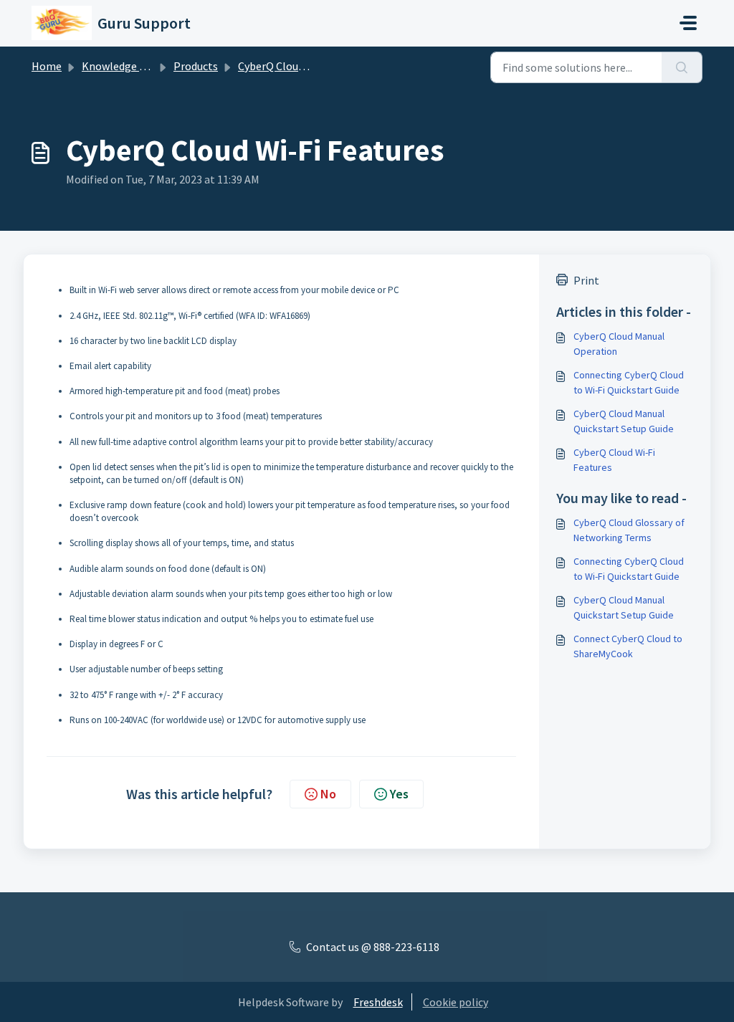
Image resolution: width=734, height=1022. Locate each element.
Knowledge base (122, 66)
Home (47, 66)
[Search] (682, 67)
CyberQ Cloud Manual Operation (618, 344)
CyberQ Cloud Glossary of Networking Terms (629, 530)
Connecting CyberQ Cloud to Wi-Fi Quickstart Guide (628, 382)
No (328, 793)
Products (195, 66)
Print (586, 280)
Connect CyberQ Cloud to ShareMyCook (627, 646)
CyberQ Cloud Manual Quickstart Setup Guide (623, 421)
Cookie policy (455, 1002)
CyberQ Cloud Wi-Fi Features (614, 460)
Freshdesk (378, 1002)
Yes (399, 793)
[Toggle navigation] (688, 23)
